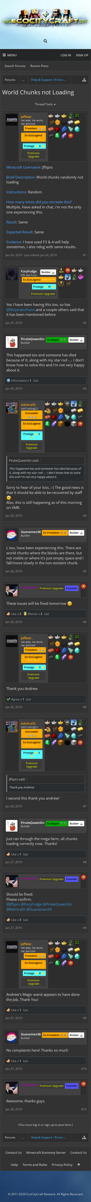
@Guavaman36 (39, 909)
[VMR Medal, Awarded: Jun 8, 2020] (74, 277)
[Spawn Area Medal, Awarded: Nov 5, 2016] (47, 411)
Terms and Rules (35, 1164)
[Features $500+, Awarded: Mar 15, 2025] (80, 417)
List (35, 380)
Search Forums (15, 66)
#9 (85, 928)
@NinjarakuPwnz (20, 309)
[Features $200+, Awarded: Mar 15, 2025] (54, 417)
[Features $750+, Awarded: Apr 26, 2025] (64, 136)
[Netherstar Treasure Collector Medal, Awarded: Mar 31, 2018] (67, 404)
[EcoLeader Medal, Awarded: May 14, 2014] (47, 404)
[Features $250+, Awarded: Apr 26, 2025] (64, 129)
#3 (85, 388)
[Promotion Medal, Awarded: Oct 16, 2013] (54, 411)
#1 (85, 255)
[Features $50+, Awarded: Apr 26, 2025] (64, 122)
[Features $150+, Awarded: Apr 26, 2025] (51, 129)
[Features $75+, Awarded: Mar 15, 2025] (74, 411)
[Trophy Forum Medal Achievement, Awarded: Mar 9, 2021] (71, 136)
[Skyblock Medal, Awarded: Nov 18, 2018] (74, 404)
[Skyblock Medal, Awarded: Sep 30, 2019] (68, 277)
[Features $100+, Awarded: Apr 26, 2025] (77, 122)
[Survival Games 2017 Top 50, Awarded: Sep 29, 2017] (61, 270)
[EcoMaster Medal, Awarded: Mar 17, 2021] (57, 116)
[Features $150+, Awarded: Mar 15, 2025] (47, 417)
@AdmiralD (15, 909)
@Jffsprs (13, 904)
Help (14, 1164)
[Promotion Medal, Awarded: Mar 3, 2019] (68, 284)
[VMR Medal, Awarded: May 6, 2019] (71, 116)
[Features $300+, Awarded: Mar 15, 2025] (67, 417)
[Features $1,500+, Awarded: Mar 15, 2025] (74, 424)
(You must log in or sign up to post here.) (45, 1125)
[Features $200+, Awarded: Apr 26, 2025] (57, 129)
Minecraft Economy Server (46, 1152)
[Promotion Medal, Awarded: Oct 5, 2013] (51, 122)
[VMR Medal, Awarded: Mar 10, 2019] (80, 404)
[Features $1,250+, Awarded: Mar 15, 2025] (67, 424)
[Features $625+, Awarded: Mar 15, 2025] (47, 424)
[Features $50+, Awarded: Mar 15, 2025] (67, 411)
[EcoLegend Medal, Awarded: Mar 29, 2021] (64, 116)
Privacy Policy (62, 1164)
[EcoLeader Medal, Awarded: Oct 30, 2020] (74, 270)
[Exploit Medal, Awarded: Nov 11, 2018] (77, 116)
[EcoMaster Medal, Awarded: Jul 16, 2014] (54, 404)
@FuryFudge (31, 904)
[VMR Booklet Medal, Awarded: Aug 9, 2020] (81, 277)
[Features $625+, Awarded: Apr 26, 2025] (57, 136)
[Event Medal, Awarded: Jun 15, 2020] (61, 284)
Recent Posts (39, 66)
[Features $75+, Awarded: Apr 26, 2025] (71, 122)
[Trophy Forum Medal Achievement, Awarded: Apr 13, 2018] (68, 270)
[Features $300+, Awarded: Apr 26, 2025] (71, 129)
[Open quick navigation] (84, 79)
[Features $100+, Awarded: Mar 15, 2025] (80, 411)
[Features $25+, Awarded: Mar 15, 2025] (61, 411)
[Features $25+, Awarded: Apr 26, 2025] (57, 122)
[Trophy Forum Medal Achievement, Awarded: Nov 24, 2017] (80, 424)
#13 (84, 1109)
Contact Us (13, 1152)
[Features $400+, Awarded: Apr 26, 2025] (77, 129)
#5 (85, 571)
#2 (85, 323)
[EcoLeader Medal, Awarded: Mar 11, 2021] (51, 116)
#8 (85, 862)
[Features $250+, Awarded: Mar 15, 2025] (61, 417)
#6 (85, 622)
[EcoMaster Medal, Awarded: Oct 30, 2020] (81, 270)
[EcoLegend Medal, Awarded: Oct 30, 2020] (61, 277)
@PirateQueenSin (57, 904)
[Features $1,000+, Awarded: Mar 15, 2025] (61, 424)
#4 (85, 515)
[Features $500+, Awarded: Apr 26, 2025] (51, 136)
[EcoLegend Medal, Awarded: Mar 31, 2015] (61, 404)
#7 (85, 806)
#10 (84, 1069)
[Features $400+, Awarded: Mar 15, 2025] (74, 417)
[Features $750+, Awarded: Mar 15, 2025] (54, 424)
